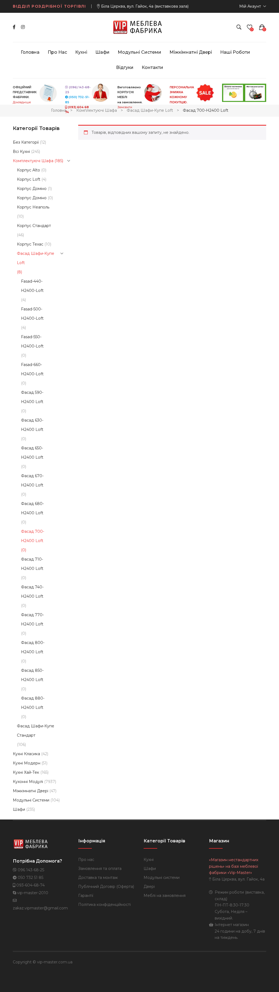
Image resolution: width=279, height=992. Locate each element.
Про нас (86, 859)
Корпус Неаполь (33, 207)
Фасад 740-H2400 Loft (32, 592)
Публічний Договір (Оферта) (106, 886)
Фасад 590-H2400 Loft (32, 397)
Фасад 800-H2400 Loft (32, 647)
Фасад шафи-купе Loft (150, 110)
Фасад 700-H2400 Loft (32, 536)
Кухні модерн (26, 763)
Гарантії (85, 895)
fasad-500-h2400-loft (32, 314)
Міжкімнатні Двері (30, 790)
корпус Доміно (32, 197)
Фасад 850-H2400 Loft (32, 675)
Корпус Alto (28, 170)
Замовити (124, 107)
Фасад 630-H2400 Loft (32, 425)
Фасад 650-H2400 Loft (32, 453)
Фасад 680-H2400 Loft (32, 508)
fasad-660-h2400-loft (32, 369)
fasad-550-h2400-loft (32, 341)
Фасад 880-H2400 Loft (32, 703)
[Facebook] (14, 27)
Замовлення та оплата (100, 868)
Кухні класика (26, 753)
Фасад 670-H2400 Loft (32, 480)
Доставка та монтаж (98, 877)
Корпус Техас (30, 244)
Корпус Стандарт (34, 225)
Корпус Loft (28, 179)
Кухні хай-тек (26, 772)
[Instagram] (23, 27)
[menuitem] (30, 52)
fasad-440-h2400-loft (32, 286)
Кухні (149, 859)
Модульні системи (31, 800)
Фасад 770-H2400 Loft (32, 619)
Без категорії (26, 142)
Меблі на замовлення (165, 895)
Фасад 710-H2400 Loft (32, 564)
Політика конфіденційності (104, 904)
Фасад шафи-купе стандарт (35, 731)
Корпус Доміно (32, 188)
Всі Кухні (21, 151)
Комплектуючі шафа (96, 110)
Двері (149, 886)
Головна (58, 110)
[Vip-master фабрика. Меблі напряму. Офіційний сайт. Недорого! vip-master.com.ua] (139, 27)
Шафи (19, 809)
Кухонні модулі (28, 781)
